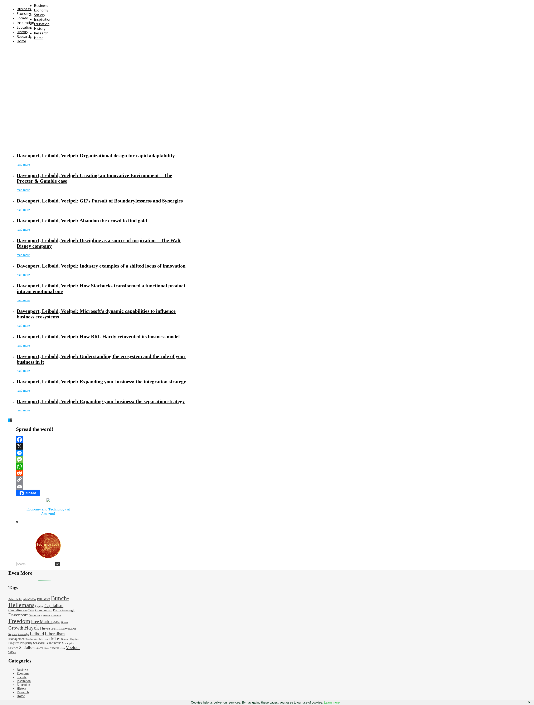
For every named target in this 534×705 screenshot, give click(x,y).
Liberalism (55, 633)
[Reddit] (48, 473)
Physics (74, 639)
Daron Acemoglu (64, 610)
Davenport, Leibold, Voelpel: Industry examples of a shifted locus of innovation (101, 266)
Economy (24, 13)
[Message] (48, 459)
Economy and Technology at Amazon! (48, 511)
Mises (55, 638)
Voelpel (73, 647)
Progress (13, 643)
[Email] (48, 486)
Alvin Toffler (29, 599)
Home (21, 41)
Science (13, 648)
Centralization (17, 610)
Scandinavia (53, 643)
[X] (48, 446)
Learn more (332, 702)
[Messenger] (48, 453)
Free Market (42, 621)
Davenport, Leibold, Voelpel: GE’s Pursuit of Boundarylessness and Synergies (100, 201)
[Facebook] (48, 439)
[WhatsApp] (48, 466)
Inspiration (25, 22)
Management (16, 639)
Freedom (19, 621)
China (31, 610)
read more (23, 164)
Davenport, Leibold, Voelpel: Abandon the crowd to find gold (82, 220)
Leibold (37, 633)
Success (54, 648)
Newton (65, 639)
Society (22, 18)
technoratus (54, 48)
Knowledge (23, 634)
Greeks (64, 622)
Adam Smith (15, 599)
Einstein (46, 616)
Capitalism (53, 605)
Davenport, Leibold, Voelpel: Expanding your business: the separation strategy (101, 401)
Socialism (27, 647)
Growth (15, 628)
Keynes (12, 634)
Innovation (67, 628)
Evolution (56, 616)
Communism (43, 610)
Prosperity (26, 643)
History (22, 32)
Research (24, 36)
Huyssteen (49, 628)
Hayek (31, 628)
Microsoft (44, 639)
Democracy (35, 615)
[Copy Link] (48, 479)
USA (62, 648)
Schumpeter (68, 643)
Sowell (39, 648)
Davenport (18, 614)
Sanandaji (39, 643)
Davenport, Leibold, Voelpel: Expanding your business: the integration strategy (101, 381)
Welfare (12, 652)
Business (24, 9)
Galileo (56, 622)
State (46, 648)
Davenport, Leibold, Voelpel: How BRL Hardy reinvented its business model (98, 336)
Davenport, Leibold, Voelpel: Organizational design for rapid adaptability (96, 155)
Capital (39, 606)
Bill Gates (43, 599)
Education (24, 27)
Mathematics (32, 639)
